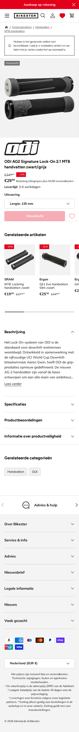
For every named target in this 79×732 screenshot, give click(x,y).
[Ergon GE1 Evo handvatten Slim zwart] (55, 259)
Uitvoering (12, 195)
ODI (35, 472)
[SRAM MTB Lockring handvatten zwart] (19, 259)
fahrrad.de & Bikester (27, 721)
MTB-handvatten (14, 31)
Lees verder (13, 384)
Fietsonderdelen (22, 27)
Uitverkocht (34, 216)
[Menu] (7, 16)
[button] (62, 16)
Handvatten (42, 27)
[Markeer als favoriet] (70, 216)
